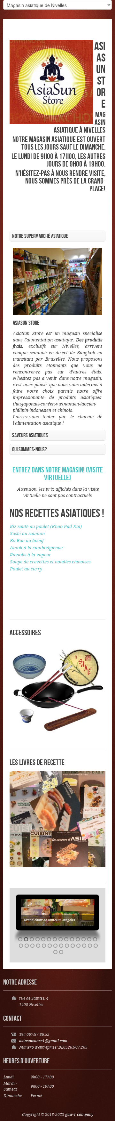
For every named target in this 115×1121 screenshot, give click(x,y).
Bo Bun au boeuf (26, 541)
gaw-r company (79, 1115)
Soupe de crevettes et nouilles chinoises (50, 562)
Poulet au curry (26, 569)
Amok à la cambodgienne (36, 548)
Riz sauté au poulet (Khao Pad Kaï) (46, 527)
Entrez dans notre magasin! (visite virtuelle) (57, 473)
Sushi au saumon (27, 534)
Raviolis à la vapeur (30, 555)
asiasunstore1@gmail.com (43, 1041)
